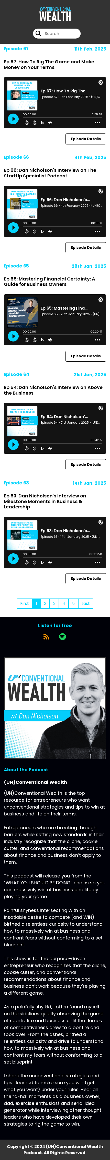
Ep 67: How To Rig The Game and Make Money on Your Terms (49, 64)
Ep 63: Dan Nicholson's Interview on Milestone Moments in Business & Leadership (45, 501)
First (24, 603)
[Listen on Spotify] (62, 636)
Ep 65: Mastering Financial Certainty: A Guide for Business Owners (49, 282)
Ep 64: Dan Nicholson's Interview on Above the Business (53, 390)
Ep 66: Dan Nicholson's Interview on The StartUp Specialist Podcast (50, 173)
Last (86, 603)
